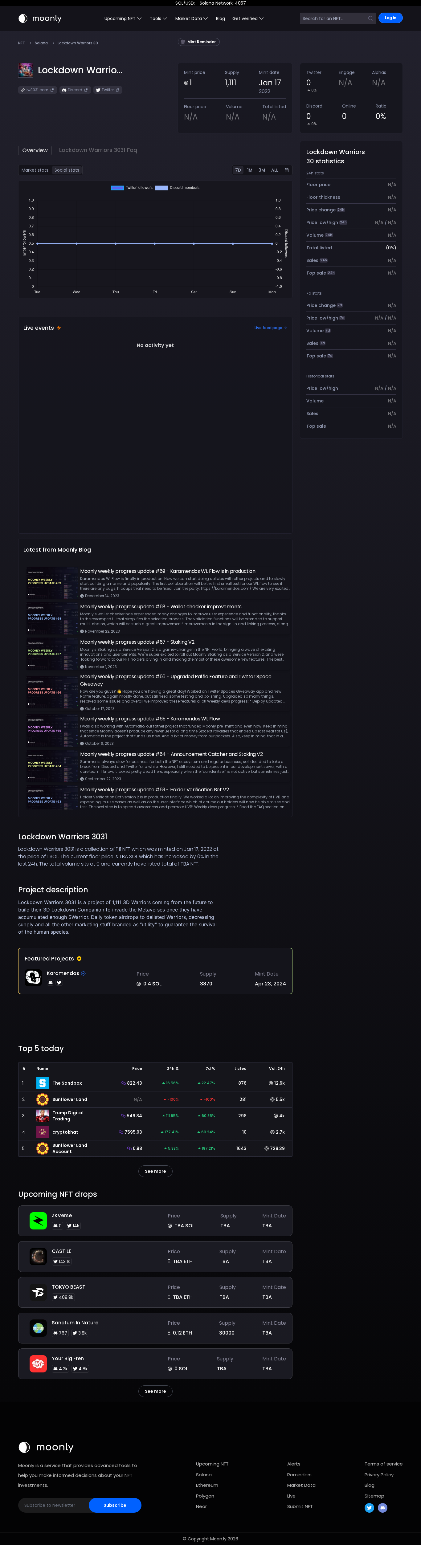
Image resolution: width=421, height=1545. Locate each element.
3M (262, 170)
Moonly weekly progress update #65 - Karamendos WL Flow (150, 718)
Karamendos (63, 973)
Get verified (245, 18)
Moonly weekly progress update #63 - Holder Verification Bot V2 (154, 789)
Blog (220, 18)
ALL (274, 170)
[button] (80, 70)
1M (249, 170)
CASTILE (61, 1251)
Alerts (293, 1464)
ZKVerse (62, 1215)
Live (291, 1496)
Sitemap (374, 1496)
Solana (41, 43)
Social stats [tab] (67, 170)
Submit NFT (300, 1506)
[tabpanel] (155, 239)
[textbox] (121, 917)
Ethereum (207, 1485)
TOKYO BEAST (68, 1286)
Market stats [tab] (35, 170)
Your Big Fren (68, 1358)
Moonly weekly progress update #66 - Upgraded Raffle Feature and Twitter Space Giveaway (175, 680)
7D (238, 170)
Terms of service (384, 1464)
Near (201, 1506)
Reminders (299, 1474)
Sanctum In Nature (75, 1322)
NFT (21, 43)
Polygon (205, 1496)
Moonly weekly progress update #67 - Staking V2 (137, 642)
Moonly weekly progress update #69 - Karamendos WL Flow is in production (167, 571)
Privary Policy (379, 1474)
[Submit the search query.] (370, 18)
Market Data (301, 1485)
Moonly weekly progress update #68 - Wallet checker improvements (161, 606)
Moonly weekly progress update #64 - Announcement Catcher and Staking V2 (171, 754)
